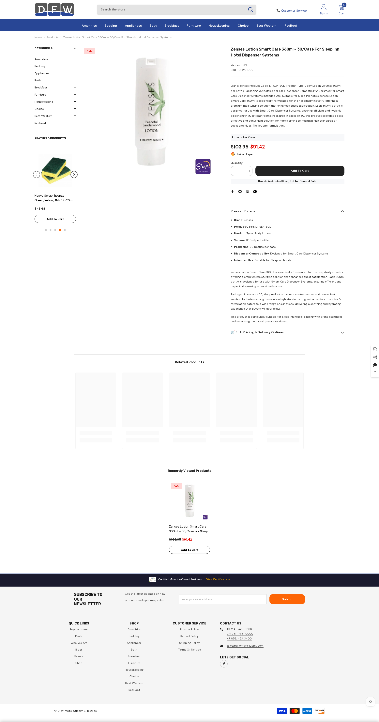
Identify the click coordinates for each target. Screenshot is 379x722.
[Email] (247, 191)
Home (38, 37)
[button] (55, 58)
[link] (96, 433)
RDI (245, 65)
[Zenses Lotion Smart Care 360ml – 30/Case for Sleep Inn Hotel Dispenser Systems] (189, 501)
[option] (65, 186)
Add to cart (65, 214)
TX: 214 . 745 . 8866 (239, 629)
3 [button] (55, 227)
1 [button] (46, 227)
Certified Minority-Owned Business (194, 579)
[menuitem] (55, 59)
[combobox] (171, 9)
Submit (287, 599)
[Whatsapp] (255, 191)
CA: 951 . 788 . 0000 (240, 634)
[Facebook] (232, 191)
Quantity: (237, 163)
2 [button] (51, 227)
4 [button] (60, 227)
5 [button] (65, 227)
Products (53, 37)
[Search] (176, 9)
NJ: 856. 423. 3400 (239, 638)
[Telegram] (240, 191)
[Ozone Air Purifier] (65, 170)
